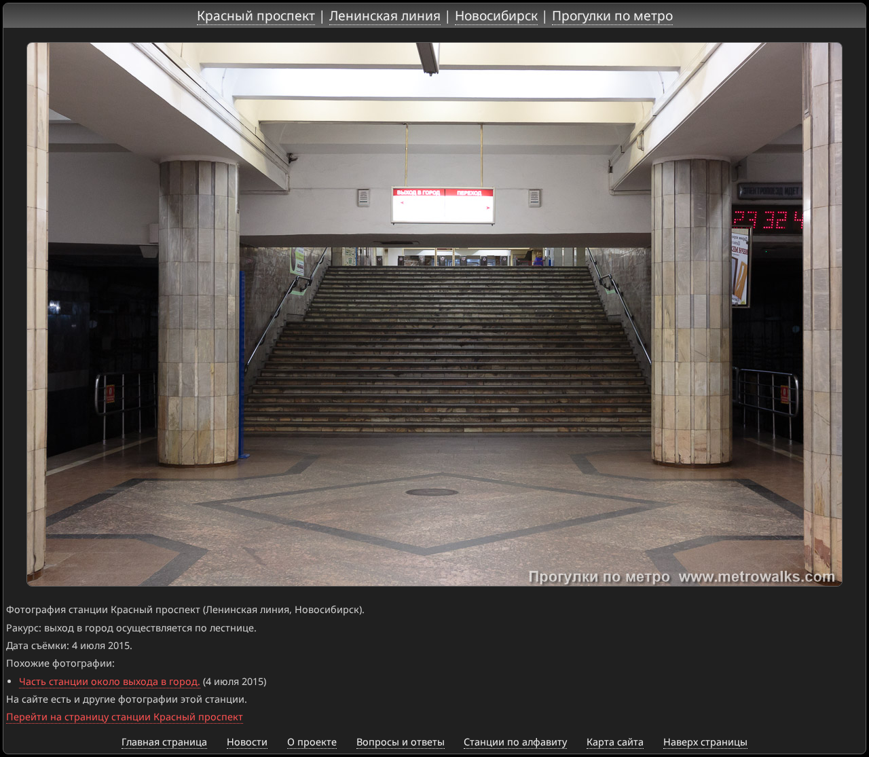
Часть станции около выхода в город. (109, 681)
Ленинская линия (385, 15)
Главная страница (164, 741)
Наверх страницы (705, 741)
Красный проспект (256, 15)
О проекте (312, 741)
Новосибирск (496, 15)
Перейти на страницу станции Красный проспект (124, 716)
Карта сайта (615, 741)
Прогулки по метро (612, 15)
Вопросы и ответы (400, 741)
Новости (247, 741)
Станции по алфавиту (515, 741)
